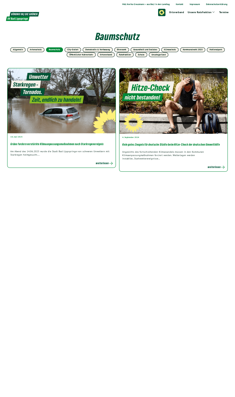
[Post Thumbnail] (61, 100)
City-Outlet (72, 49)
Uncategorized (159, 54)
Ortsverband (106, 54)
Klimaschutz (170, 49)
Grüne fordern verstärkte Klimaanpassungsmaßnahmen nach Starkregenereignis (56, 144)
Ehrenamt (121, 49)
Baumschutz (54, 49)
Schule (141, 54)
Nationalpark (216, 49)
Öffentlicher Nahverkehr (81, 54)
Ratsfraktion (125, 54)
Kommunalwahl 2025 (193, 49)
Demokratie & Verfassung (97, 49)
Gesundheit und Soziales (145, 49)
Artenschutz (36, 49)
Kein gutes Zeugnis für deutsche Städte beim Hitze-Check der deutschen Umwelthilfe (171, 144)
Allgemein (18, 49)
